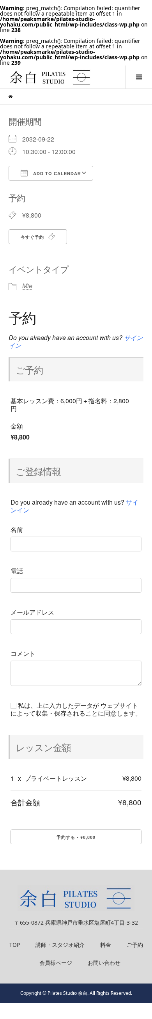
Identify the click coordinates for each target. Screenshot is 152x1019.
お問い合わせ (104, 962)
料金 (105, 944)
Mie (27, 285)
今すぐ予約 (33, 237)
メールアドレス (32, 612)
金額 (17, 426)
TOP (14, 944)
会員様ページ (55, 962)
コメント (23, 653)
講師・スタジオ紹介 (60, 944)
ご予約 (135, 944)
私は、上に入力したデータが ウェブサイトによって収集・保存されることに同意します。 (76, 709)
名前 (17, 529)
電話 (17, 571)
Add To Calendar (56, 173)
